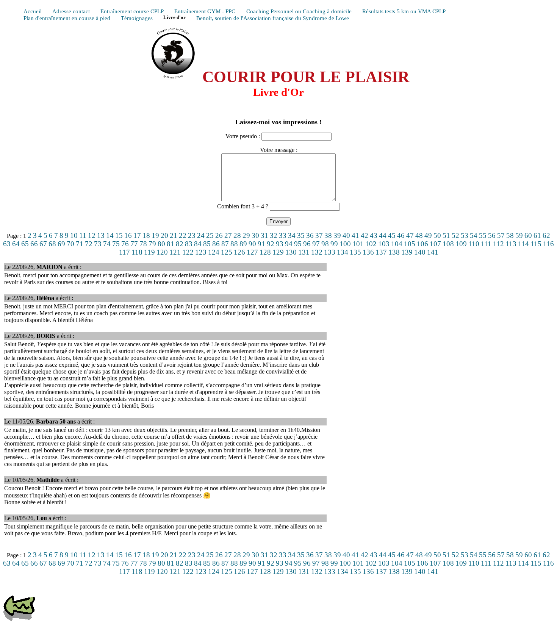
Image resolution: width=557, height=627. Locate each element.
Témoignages (137, 18)
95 (298, 244)
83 (188, 244)
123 (201, 252)
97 (316, 244)
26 (219, 235)
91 (261, 244)
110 (473, 244)
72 (88, 244)
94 (289, 244)
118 (136, 252)
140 (420, 252)
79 (152, 244)
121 (175, 252)
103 (384, 244)
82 (179, 244)
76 (125, 244)
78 (143, 244)
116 (548, 244)
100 (345, 244)
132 (316, 252)
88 (234, 244)
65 (25, 244)
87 (225, 244)
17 (137, 235)
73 (98, 244)
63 (7, 244)
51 (446, 235)
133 (329, 252)
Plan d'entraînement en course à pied (66, 18)
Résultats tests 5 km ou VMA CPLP (404, 11)
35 (301, 235)
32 (273, 235)
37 (319, 235)
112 (498, 244)
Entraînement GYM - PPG (205, 11)
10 (74, 235)
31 (264, 235)
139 (407, 252)
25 (210, 235)
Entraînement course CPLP (132, 11)
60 (528, 235)
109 (461, 244)
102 (371, 244)
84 (198, 244)
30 (255, 235)
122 (188, 252)
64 (16, 244)
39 (337, 235)
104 (396, 244)
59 (519, 235)
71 (79, 244)
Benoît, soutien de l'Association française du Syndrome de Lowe (272, 18)
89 (243, 244)
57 (501, 235)
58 (510, 235)
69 (61, 244)
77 (134, 244)
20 (164, 235)
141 (432, 252)
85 (207, 244)
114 (523, 244)
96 (307, 244)
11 (82, 235)
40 (346, 235)
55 (483, 235)
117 (124, 252)
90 (252, 244)
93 (279, 244)
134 (342, 252)
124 (213, 252)
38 (328, 235)
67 (43, 244)
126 (239, 252)
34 (292, 235)
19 (155, 235)
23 (192, 235)
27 (228, 235)
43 (373, 235)
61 (537, 235)
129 (278, 252)
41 (355, 235)
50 (437, 235)
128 (265, 252)
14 (110, 235)
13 (101, 235)
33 (282, 235)
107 (435, 244)
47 (410, 235)
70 (70, 244)
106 (422, 244)
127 (252, 252)
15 (119, 235)
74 (107, 244)
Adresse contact (71, 11)
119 (149, 252)
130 (291, 252)
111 (486, 244)
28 (237, 235)
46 (401, 235)
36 (310, 235)
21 (173, 235)
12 (91, 235)
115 (535, 244)
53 (464, 235)
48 (419, 235)
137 (381, 252)
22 (182, 235)
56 (492, 235)
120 (162, 252)
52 (455, 235)
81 (170, 244)
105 (409, 244)
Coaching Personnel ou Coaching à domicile (299, 11)
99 (334, 244)
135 (355, 252)
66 (34, 244)
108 (448, 244)
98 (325, 244)
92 (270, 244)
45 (392, 235)
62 (546, 235)
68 (52, 244)
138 (394, 252)
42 (364, 235)
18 (146, 235)
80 (161, 244)
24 (201, 235)
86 (216, 244)
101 (358, 244)
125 (226, 252)
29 (246, 235)
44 (382, 235)
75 (116, 244)
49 (428, 235)
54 (473, 235)
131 (304, 252)
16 (128, 235)
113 (510, 244)
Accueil (32, 11)
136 (368, 252)
